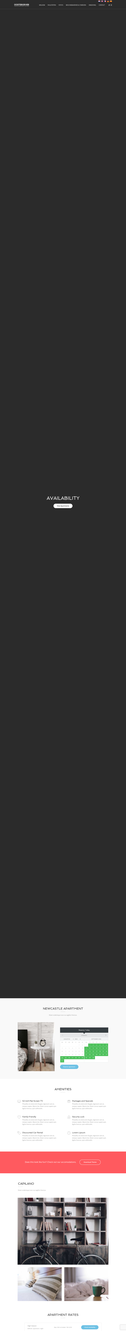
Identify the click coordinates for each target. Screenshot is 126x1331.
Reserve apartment (69, 1067)
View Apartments (63, 506)
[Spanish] (111, 1)
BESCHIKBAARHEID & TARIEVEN (76, 5)
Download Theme (90, 1162)
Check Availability (89, 1327)
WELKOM (42, 5)
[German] (108, 1)
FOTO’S (61, 5)
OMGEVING (92, 5)
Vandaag (84, 1035)
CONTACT (102, 5)
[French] (105, 1)
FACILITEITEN (52, 5)
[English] (102, 1)
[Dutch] (99, 1)
